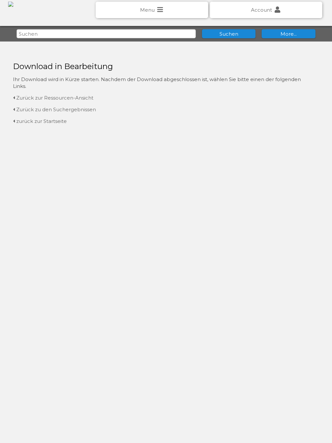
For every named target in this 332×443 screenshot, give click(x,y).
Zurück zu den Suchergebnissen (55, 109)
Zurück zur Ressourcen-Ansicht (54, 98)
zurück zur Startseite (41, 121)
